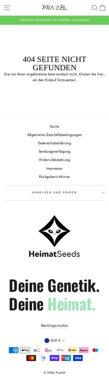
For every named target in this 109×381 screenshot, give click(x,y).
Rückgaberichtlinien (54, 176)
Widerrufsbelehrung (54, 159)
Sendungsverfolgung (54, 151)
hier (100, 74)
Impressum (54, 168)
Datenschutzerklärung (54, 143)
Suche (54, 126)
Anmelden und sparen (54, 192)
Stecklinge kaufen (54, 325)
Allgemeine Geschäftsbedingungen (54, 134)
